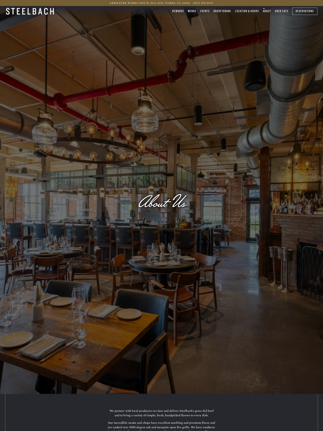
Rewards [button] (178, 11)
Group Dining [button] (222, 11)
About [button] (267, 11)
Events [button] (205, 11)
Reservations (305, 11)
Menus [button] (192, 11)
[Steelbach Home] (30, 11)
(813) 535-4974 (203, 2)
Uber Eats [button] (281, 11)
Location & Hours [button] (247, 11)
